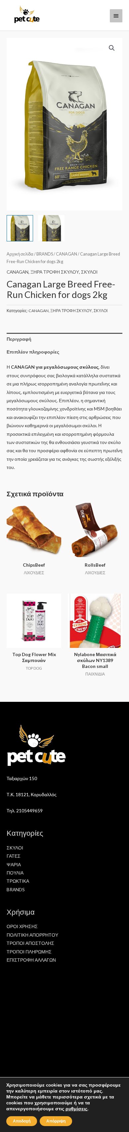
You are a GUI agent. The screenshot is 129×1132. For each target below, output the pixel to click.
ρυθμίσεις (76, 1109)
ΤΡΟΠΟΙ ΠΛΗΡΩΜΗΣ (29, 951)
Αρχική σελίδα (20, 254)
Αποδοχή (21, 1121)
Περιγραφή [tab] (19, 339)
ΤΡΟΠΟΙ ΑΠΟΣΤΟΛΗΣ (30, 943)
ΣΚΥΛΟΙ (89, 272)
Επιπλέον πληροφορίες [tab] (33, 352)
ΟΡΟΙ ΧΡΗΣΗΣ (22, 926)
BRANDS (44, 254)
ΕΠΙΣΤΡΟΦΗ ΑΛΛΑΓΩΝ (31, 960)
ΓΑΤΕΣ (14, 856)
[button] (112, 48)
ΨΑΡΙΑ (14, 864)
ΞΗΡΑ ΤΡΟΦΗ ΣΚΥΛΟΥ (54, 272)
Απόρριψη (55, 1121)
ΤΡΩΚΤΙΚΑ (18, 881)
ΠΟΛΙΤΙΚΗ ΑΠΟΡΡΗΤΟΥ (32, 935)
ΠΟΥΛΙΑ (15, 872)
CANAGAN (66, 254)
